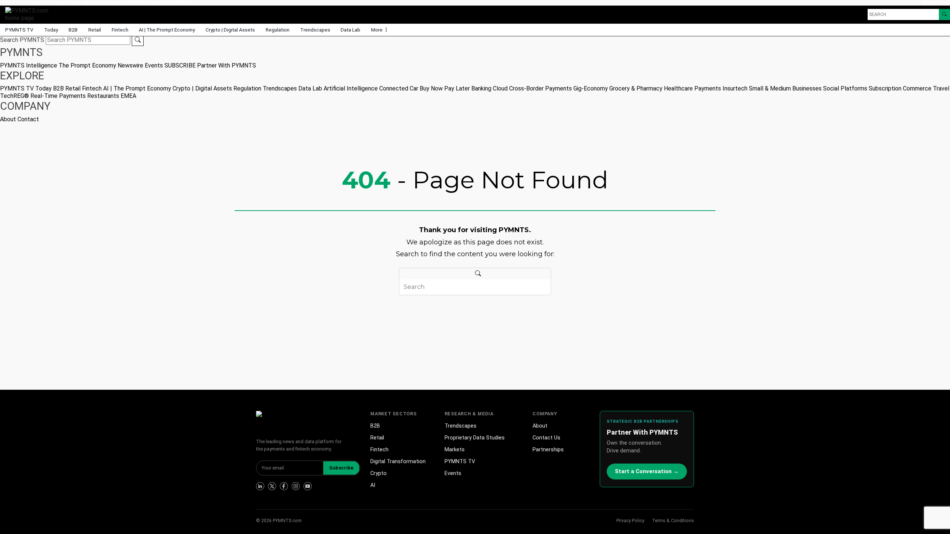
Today (51, 30)
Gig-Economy (590, 88)
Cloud (500, 88)
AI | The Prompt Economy (167, 30)
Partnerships (548, 449)
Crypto (378, 473)
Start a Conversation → (647, 471)
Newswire (97, 2)
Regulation (277, 30)
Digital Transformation (398, 461)
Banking (481, 88)
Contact (942, 2)
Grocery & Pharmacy (635, 88)
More (377, 30)
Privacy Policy (630, 520)
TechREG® (14, 95)
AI (372, 485)
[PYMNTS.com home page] (29, 13)
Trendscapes (315, 30)
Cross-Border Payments (540, 88)
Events (116, 2)
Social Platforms (845, 88)
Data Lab (350, 30)
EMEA (128, 95)
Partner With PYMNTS (169, 2)
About (928, 2)
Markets (455, 449)
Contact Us (546, 438)
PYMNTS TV (19, 30)
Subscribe (341, 468)
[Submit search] (138, 40)
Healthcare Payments (692, 88)
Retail (94, 30)
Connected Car (398, 88)
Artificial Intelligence (351, 88)
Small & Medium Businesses (785, 88)
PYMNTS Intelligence (21, 2)
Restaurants (103, 95)
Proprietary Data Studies (475, 438)
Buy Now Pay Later (445, 88)
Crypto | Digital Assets (230, 30)
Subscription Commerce (900, 88)
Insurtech (735, 88)
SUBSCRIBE (135, 2)
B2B (73, 30)
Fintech (120, 30)
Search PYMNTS (22, 39)
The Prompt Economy (63, 2)
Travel (941, 88)
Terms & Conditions (673, 520)
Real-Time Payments (58, 95)
